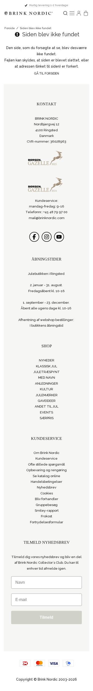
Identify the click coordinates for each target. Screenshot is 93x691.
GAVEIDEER (47, 401)
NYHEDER (46, 360)
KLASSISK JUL (46, 366)
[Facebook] (34, 237)
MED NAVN (46, 377)
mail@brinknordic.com (46, 218)
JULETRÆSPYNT (46, 372)
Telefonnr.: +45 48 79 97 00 (46, 212)
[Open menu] (71, 13)
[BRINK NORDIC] (28, 13)
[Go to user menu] (78, 13)
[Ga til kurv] (85, 13)
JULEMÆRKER (47, 395)
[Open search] (65, 13)
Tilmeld (46, 617)
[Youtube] (59, 237)
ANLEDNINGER (46, 383)
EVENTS (46, 412)
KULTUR (46, 389)
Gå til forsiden (46, 73)
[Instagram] (47, 237)
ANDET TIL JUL (46, 406)
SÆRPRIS (47, 418)
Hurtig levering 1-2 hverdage (48, 5)
